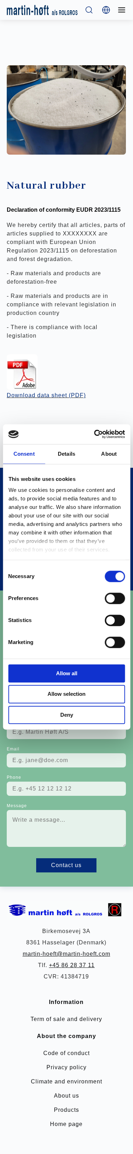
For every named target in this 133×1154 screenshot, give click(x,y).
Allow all (66, 673)
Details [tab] (66, 454)
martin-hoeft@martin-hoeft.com (66, 954)
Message (17, 805)
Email (13, 749)
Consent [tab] (24, 454)
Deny (66, 715)
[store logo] (42, 10)
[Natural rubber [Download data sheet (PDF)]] (22, 372)
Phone (14, 777)
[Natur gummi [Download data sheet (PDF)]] (66, 110)
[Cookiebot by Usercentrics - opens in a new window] (95, 434)
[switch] (115, 598)
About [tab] (109, 454)
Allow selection (66, 694)
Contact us (66, 865)
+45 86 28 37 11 (72, 965)
